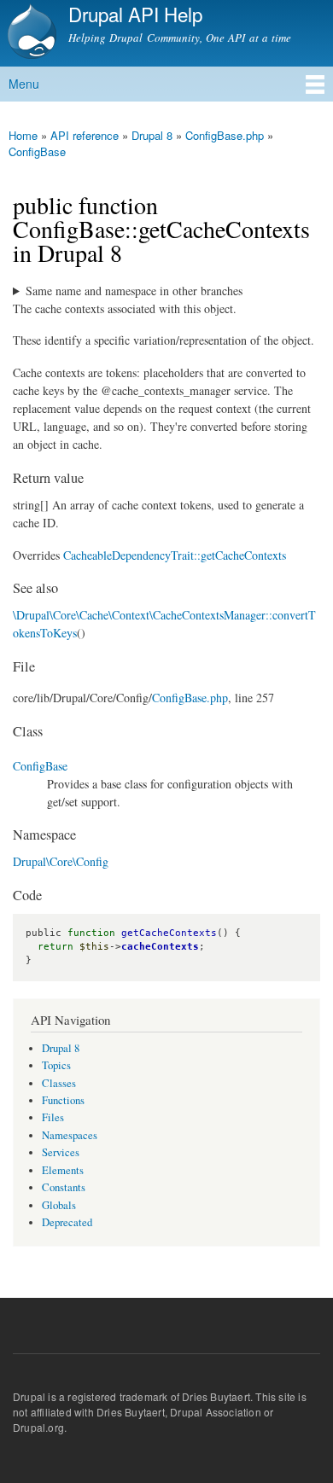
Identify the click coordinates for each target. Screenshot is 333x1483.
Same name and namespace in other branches (134, 290)
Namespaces (69, 1135)
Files (53, 1117)
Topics (56, 1065)
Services (60, 1152)
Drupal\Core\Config (60, 861)
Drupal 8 (151, 135)
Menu (24, 83)
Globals (59, 1205)
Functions (63, 1100)
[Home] (30, 33)
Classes (59, 1083)
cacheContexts (160, 946)
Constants (63, 1187)
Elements (63, 1170)
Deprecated (67, 1222)
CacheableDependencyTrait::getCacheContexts (174, 555)
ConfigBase (37, 151)
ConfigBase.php (224, 135)
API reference (84, 135)
